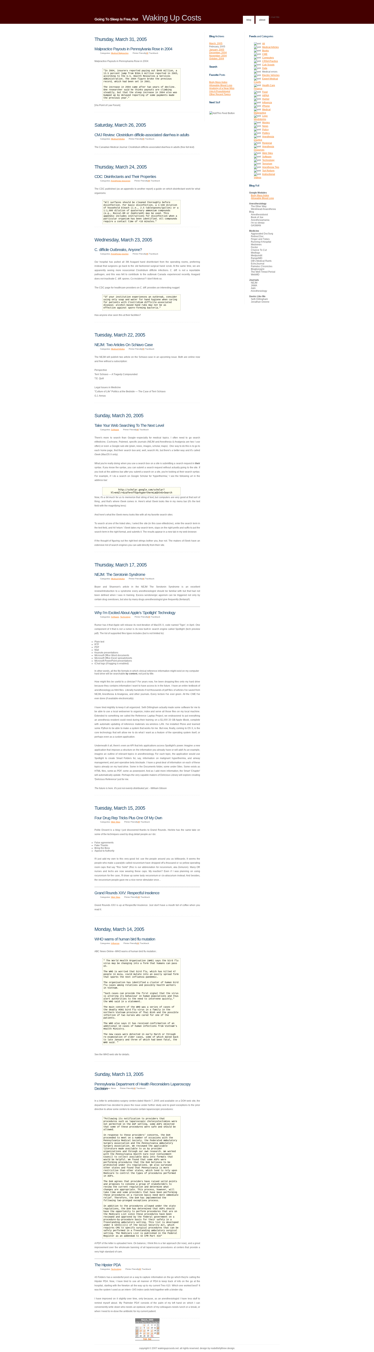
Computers (268, 57)
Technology (125, 617)
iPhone (266, 106)
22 (144, 1333)
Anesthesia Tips (270, 167)
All (263, 43)
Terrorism (267, 163)
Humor (265, 99)
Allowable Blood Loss (220, 85)
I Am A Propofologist (219, 91)
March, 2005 (215, 43)
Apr (149, 1339)
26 (158, 1333)
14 (141, 1331)
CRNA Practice (270, 61)
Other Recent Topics (220, 94)
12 (158, 1328)
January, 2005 (216, 49)
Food (265, 92)
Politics (266, 133)
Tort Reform (268, 170)
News (265, 126)
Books (265, 50)
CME (264, 54)
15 (144, 1331)
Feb (145, 1339)
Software (115, 430)
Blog (248, 20)
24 (152, 1333)
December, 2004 (218, 52)
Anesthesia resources (120, 181)
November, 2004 (218, 55)
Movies (266, 122)
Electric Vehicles (271, 75)
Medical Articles (118, 139)
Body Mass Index (218, 82)
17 (152, 1331)
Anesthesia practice (120, 254)
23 (148, 1333)
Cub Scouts (268, 64)
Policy (265, 129)
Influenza (115, 943)
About (262, 20)
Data (264, 68)
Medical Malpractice (120, 53)
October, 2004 (216, 58)
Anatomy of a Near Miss (221, 88)
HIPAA (265, 95)
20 (137, 1333)
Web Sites (115, 822)
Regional (267, 143)
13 (137, 1331)
